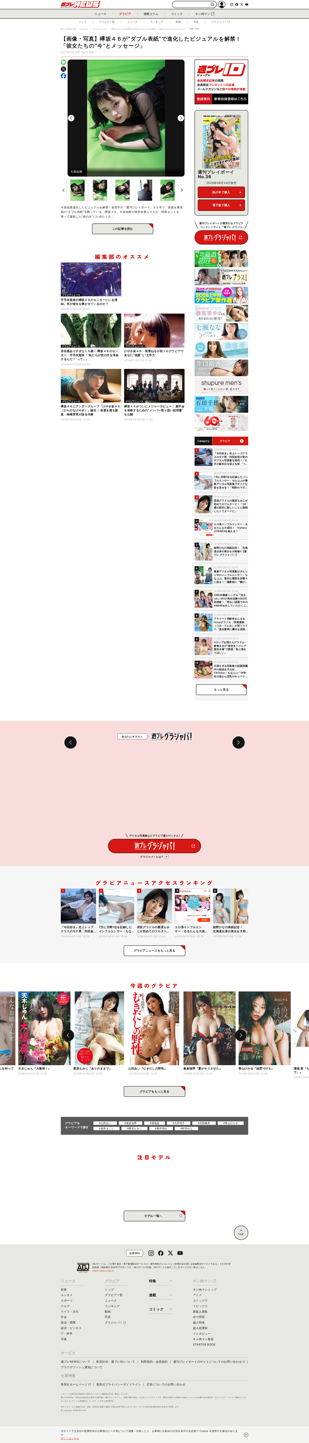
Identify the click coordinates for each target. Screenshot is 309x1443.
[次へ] (181, 118)
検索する (212, 4)
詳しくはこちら (70, 1438)
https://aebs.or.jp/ (103, 1270)
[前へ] (71, 118)
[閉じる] (246, 1435)
